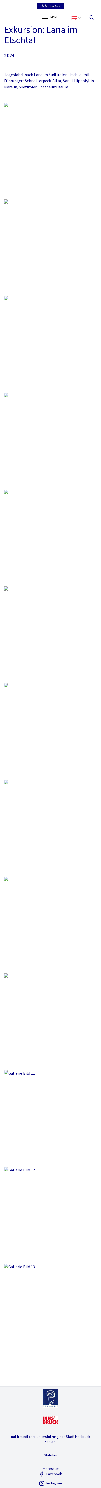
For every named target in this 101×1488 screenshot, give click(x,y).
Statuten (50, 1455)
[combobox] (76, 17)
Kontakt (51, 1442)
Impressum (50, 1468)
